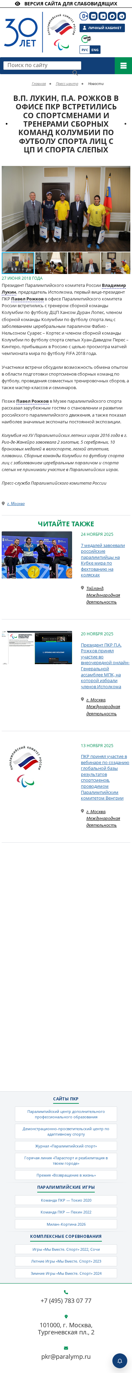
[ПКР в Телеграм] (121, 16)
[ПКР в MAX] (112, 16)
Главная (39, 83)
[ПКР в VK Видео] (102, 16)
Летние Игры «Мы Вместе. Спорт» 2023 (66, 1261)
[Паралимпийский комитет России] (34, 26)
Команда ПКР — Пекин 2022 (66, 1211)
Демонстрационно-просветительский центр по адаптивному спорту (66, 1131)
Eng (94, 49)
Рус (85, 49)
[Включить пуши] (119, 1360)
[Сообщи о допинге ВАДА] (86, 39)
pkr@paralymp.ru (66, 1356)
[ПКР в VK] (93, 16)
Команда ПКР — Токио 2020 (66, 1200)
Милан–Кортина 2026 (66, 1224)
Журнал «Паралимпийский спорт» (66, 1145)
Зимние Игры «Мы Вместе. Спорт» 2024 (66, 1273)
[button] (124, 172)
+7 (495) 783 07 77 (66, 1301)
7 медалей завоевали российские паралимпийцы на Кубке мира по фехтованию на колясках (103, 560)
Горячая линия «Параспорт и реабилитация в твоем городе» (66, 1160)
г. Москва (16, 503)
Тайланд (94, 588)
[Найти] (75, 73)
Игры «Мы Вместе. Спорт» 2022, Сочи (66, 1249)
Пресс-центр (67, 83)
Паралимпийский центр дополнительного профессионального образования (66, 1114)
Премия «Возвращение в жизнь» (66, 1175)
